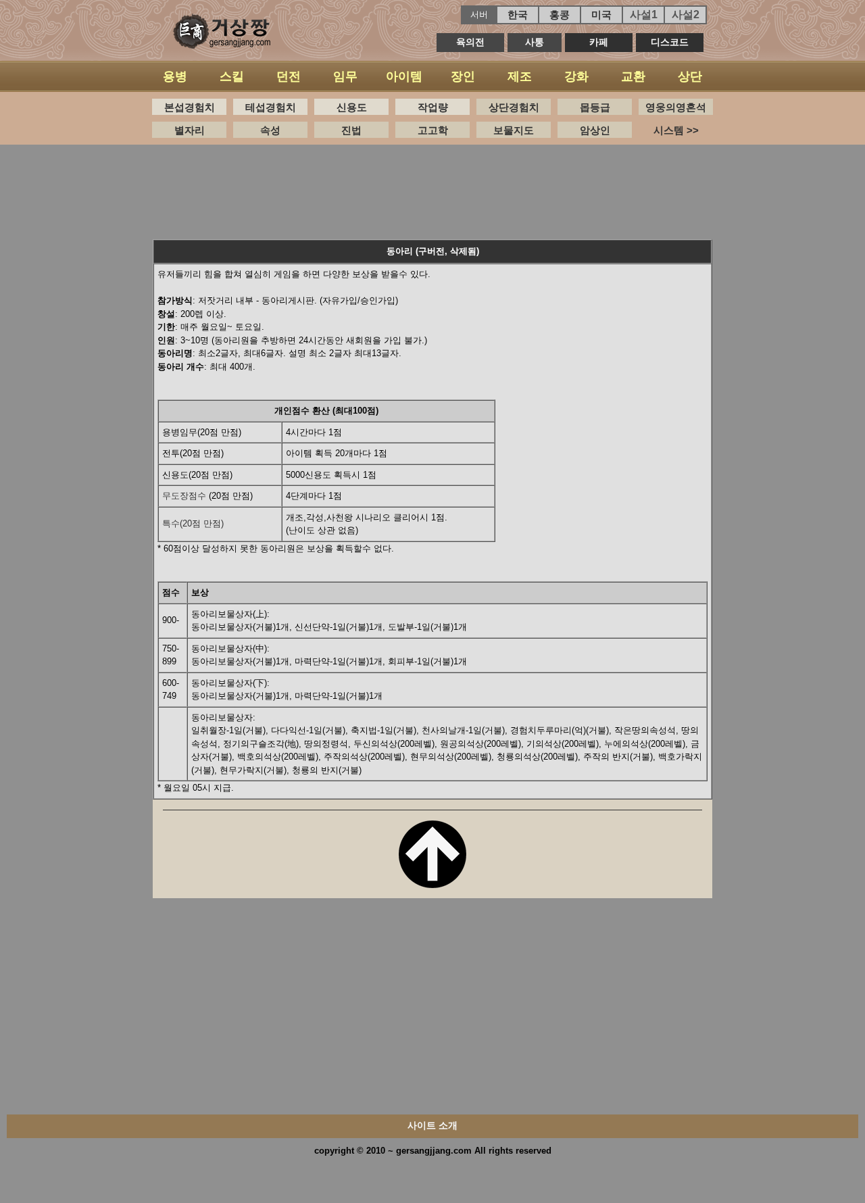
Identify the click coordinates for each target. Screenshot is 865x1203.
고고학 (433, 130)
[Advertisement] (432, 188)
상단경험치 (514, 107)
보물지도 (513, 130)
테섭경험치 (270, 107)
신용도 (352, 107)
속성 (270, 130)
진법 (351, 130)
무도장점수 (184, 496)
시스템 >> (676, 130)
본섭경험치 (189, 107)
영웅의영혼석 (675, 107)
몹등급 (595, 107)
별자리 (189, 130)
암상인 (595, 130)
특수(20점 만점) (193, 523)
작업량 (433, 107)
